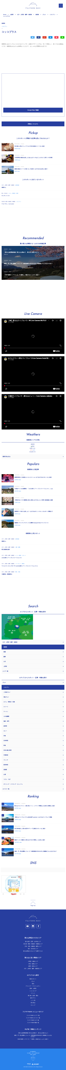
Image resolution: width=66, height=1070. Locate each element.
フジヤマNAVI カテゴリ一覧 (33, 1017)
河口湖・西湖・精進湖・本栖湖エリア (33, 943)
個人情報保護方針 (33, 1051)
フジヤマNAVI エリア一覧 (33, 1015)
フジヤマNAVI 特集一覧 (33, 1022)
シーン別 (33, 1000)
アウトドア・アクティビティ (33, 986)
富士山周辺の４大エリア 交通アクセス (33, 951)
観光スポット (33, 979)
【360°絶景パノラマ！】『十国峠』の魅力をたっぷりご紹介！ (33, 1039)
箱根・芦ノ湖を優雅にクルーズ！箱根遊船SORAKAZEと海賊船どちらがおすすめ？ (33, 1036)
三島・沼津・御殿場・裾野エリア (33, 946)
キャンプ (33, 1005)
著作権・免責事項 (33, 1054)
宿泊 (33, 983)
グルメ (33, 981)
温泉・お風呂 (33, 988)
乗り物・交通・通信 (33, 995)
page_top (33, 903)
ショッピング (33, 990)
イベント (33, 993)
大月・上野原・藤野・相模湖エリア (33, 968)
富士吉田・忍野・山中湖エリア (33, 941)
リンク (33, 1060)
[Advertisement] (33, 60)
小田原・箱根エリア (33, 961)
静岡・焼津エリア (33, 966)
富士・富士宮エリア (33, 948)
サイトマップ (33, 1058)
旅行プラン (33, 998)
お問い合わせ (33, 1057)
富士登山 (33, 1002)
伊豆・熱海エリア (33, 963)
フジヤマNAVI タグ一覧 (33, 1020)
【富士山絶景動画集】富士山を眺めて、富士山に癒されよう (33, 1033)
